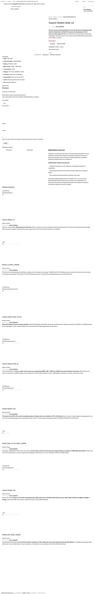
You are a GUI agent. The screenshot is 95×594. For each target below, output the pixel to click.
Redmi (55, 17)
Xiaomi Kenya (55, 49)
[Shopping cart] (94, 8)
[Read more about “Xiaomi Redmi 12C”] (4, 424)
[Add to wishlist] (4, 232)
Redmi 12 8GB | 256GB (10, 265)
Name (4, 123)
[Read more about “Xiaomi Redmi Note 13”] (4, 380)
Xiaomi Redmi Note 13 (10, 364)
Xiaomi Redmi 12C (9, 409)
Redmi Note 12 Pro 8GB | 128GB (14, 443)
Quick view (4, 239)
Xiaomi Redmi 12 (8, 220)
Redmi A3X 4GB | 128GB (11, 535)
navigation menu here (18, 4)
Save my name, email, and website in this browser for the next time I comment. (22, 139)
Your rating (5, 100)
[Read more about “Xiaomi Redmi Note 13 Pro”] (4, 333)
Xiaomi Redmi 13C (9, 490)
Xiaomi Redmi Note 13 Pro (11, 317)
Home (50, 17)
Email (4, 130)
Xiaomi (60, 17)
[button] (4, 280)
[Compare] (4, 217)
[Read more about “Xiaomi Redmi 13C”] (4, 506)
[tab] (37, 55)
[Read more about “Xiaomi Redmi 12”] (4, 235)
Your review (5, 105)
